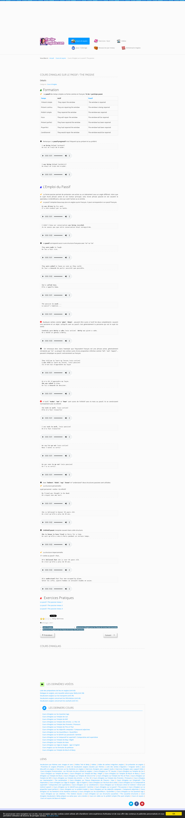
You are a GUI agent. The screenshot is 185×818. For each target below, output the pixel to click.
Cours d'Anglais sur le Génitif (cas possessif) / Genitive (73, 787)
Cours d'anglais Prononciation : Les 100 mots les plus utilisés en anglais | (66, 771)
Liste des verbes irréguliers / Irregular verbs (123, 767)
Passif (90, 98)
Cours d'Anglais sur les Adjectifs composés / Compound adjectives (114, 789)
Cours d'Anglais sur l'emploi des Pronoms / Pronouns (112, 778)
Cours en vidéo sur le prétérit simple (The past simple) (110, 796)
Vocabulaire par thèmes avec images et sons (56, 764)
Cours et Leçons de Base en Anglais (53, 798)
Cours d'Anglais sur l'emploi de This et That (113, 776)
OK (173, 813)
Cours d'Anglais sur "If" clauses (105, 771)
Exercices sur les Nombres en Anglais (70, 769)
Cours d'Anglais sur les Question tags (130, 791)
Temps (43, 98)
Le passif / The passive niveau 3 (51, 609)
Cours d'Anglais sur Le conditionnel (85, 785)
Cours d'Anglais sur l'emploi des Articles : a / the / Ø (72, 778)
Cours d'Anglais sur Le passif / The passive (111, 787)
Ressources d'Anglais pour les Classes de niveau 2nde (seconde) (97, 627)
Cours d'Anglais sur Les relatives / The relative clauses (61, 794)
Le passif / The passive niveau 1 (51, 602)
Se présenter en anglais (134, 764)
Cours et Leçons (138, 796)
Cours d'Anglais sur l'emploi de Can (131, 771)
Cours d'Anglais (52, 84)
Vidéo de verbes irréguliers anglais (111, 764)
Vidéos (93, 764)
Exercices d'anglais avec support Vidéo (130, 769)
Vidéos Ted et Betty (82, 764)
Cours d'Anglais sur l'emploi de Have (54, 773)
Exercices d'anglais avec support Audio (100, 769)
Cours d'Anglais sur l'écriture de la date (103, 782)
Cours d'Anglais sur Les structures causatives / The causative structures (111, 794)
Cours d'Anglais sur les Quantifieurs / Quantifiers (97, 791)
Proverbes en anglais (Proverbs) (52, 767)
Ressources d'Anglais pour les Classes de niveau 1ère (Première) (63, 629)
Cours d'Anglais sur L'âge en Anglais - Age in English (68, 782)
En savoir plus (52, 815)
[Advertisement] (92, 18)
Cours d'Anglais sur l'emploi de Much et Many (121, 773)
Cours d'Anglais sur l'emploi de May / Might (86, 773)
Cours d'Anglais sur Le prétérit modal (74, 789)
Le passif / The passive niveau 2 (51, 605)
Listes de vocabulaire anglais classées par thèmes (85, 767)
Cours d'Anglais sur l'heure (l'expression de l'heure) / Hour (92, 780)
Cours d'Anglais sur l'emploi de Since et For (79, 776)
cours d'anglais (48, 627)
